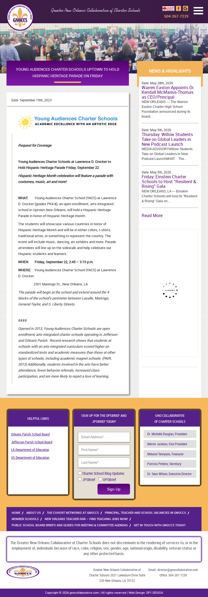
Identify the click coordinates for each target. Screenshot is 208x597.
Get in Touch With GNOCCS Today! (160, 525)
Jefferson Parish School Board (31, 442)
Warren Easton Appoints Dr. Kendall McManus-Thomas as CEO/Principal (168, 92)
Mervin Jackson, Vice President (167, 444)
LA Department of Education (30, 449)
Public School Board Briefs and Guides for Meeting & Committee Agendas (70, 525)
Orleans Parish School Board (30, 434)
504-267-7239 (176, 16)
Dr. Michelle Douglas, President (167, 434)
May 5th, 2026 (160, 130)
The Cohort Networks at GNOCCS (73, 513)
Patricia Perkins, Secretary (164, 464)
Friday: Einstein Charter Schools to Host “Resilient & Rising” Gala (169, 181)
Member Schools (25, 519)
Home (16, 513)
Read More (152, 215)
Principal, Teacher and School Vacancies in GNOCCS (145, 513)
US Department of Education (30, 457)
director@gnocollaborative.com (177, 569)
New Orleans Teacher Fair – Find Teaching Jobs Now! (86, 519)
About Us (33, 513)
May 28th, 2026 (161, 83)
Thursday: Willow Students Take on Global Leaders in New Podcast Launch (167, 139)
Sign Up (114, 489)
